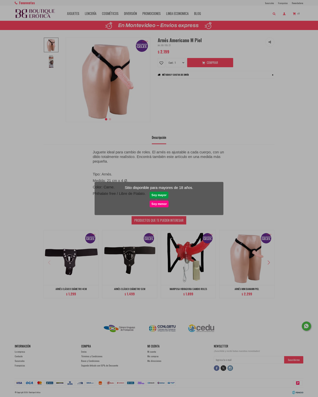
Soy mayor (159, 195)
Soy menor (159, 203)
